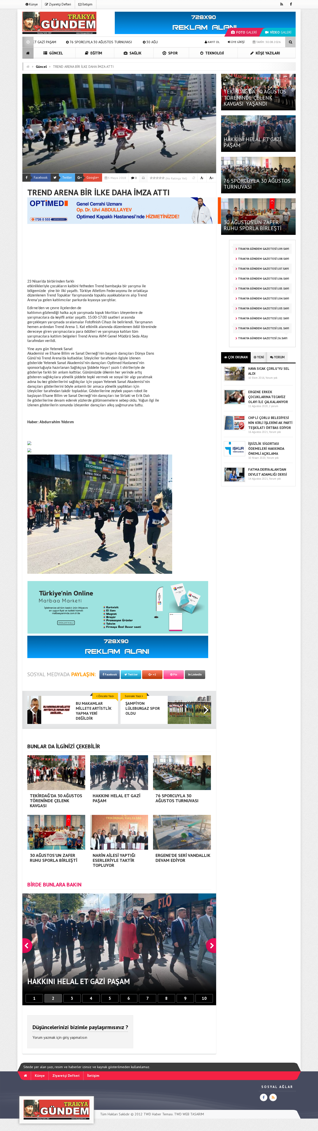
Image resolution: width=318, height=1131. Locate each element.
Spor (172, 53)
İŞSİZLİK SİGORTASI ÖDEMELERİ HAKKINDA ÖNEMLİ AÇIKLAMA (266, 448)
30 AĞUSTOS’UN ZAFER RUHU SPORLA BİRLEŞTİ (106, 42)
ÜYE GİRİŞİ (237, 42)
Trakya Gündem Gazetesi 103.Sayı (263, 308)
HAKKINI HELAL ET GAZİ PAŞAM (252, 142)
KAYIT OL (213, 42)
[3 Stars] (157, 177)
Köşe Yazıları (267, 53)
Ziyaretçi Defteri (59, 4)
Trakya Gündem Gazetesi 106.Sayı (263, 278)
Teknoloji (214, 53)
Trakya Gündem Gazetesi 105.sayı (263, 288)
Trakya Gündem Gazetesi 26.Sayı (262, 338)
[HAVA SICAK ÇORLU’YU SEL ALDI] (234, 380)
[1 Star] (151, 177)
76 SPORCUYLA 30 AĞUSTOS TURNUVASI (257, 183)
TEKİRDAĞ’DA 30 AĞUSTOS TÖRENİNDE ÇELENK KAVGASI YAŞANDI (255, 97)
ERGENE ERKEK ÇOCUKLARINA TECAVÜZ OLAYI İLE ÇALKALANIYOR (268, 397)
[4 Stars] (160, 177)
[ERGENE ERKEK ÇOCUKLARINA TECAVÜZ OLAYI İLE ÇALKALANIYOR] (234, 403)
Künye (33, 4)
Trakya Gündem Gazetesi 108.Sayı (263, 258)
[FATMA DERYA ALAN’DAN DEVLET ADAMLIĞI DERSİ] (234, 481)
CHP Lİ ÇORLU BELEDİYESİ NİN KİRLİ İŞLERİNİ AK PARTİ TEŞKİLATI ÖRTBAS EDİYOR (270, 423)
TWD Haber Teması (158, 1114)
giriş (66, 1037)
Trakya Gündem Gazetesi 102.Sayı (263, 318)
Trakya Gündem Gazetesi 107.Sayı (263, 268)
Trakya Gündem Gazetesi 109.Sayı (263, 249)
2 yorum (273, 406)
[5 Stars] (163, 177)
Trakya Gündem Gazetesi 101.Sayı (263, 328)
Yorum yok (271, 377)
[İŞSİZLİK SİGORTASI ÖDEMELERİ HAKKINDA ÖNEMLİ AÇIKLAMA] (234, 455)
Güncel (55, 53)
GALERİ (246, 32)
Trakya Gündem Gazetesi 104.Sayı (263, 298)
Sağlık (134, 53)
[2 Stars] (154, 177)
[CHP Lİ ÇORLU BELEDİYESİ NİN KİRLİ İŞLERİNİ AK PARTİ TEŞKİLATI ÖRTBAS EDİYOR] (234, 429)
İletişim (86, 4)
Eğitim (95, 53)
